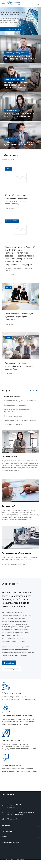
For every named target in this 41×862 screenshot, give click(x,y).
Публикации (7, 831)
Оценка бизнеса (9, 456)
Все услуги (34, 390)
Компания (6, 826)
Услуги (4, 837)
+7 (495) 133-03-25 (13, 804)
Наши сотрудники (11, 669)
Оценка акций (8, 506)
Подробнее (10, 29)
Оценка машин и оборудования (16, 553)
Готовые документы (10, 842)
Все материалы (8, 160)
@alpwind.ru (13, 819)
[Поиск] (38, 4)
